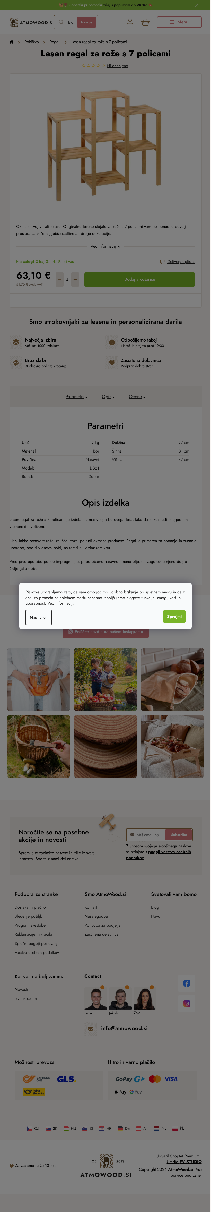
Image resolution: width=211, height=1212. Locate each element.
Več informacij (60, 603)
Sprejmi (174, 616)
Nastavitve (38, 617)
